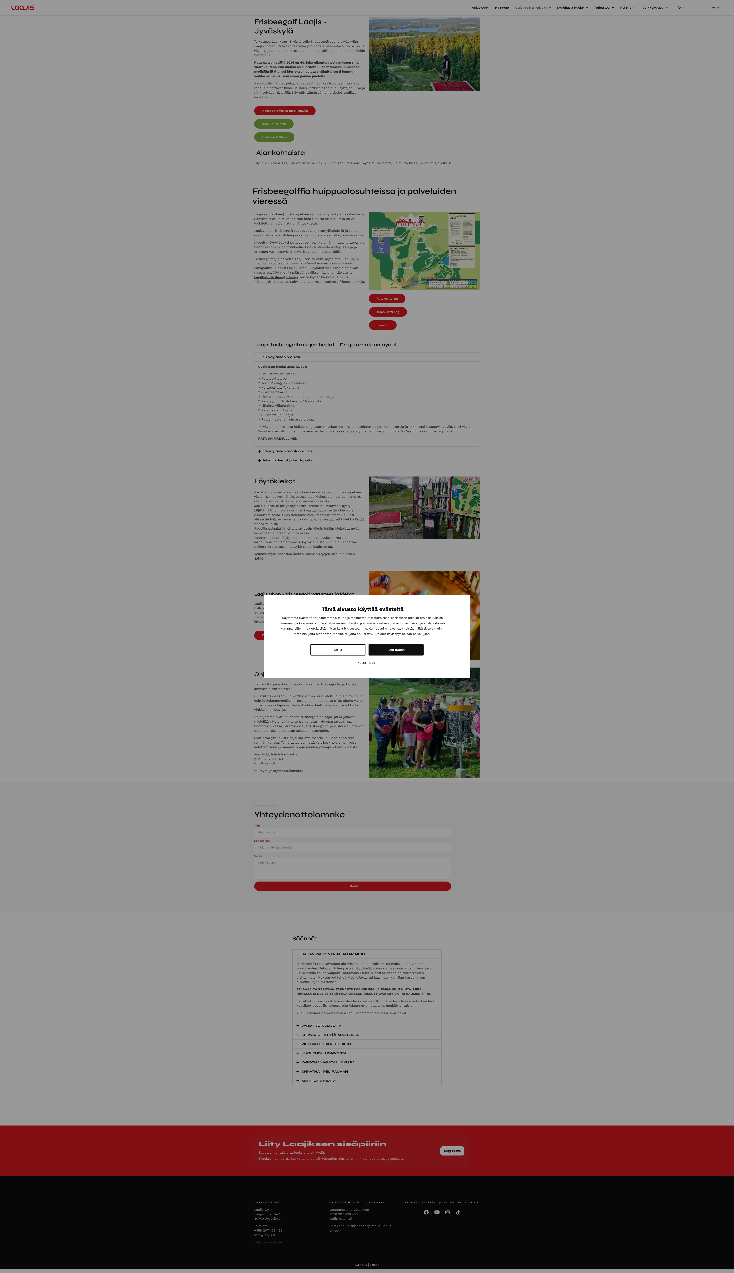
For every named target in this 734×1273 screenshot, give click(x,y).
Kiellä (338, 650)
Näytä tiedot (367, 662)
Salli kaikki (396, 650)
